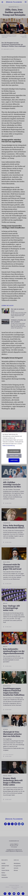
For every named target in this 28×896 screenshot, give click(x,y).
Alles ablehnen (14, 451)
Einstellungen (14, 456)
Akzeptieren (14, 460)
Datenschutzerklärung (8, 445)
